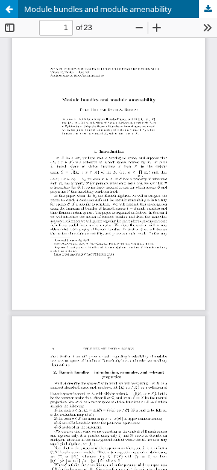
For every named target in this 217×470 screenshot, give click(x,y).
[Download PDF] (208, 9)
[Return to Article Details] (9, 9)
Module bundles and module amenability (98, 9)
